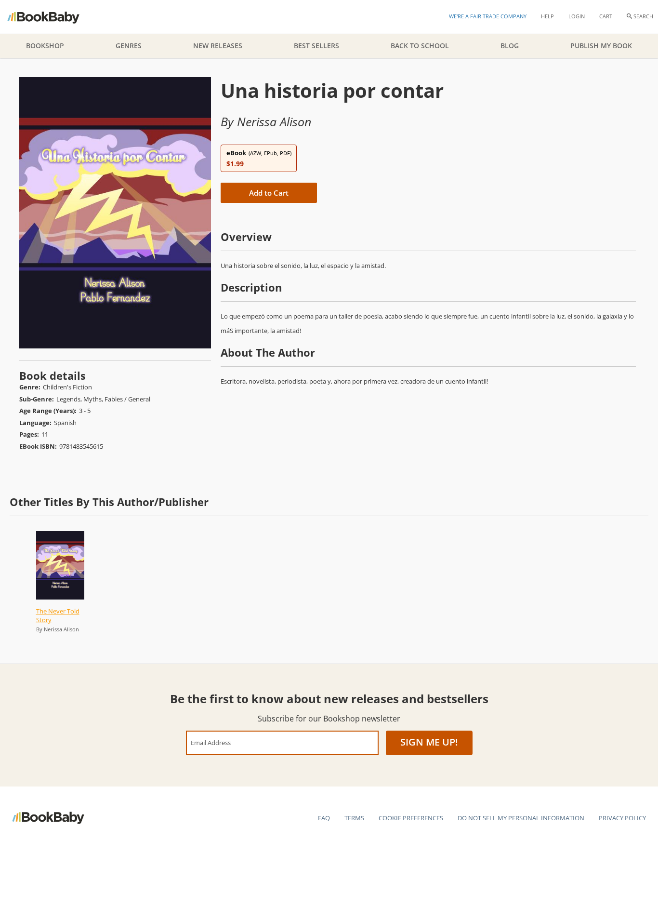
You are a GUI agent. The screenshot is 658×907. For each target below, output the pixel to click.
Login (576, 16)
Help (547, 16)
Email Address (211, 742)
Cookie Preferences (411, 818)
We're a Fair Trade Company (487, 16)
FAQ (324, 818)
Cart (605, 16)
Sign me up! (429, 741)
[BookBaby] (52, 17)
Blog (509, 45)
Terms (354, 818)
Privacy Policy (622, 818)
